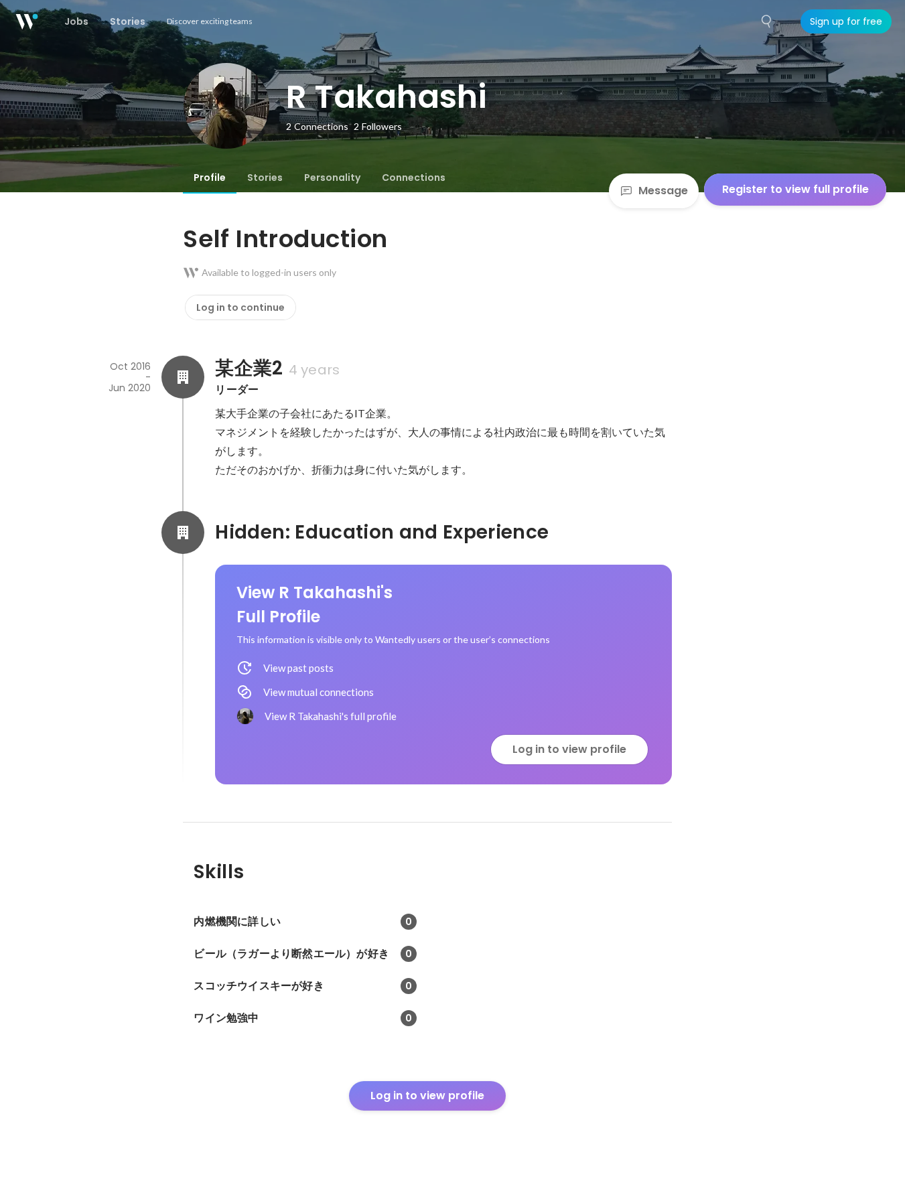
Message (663, 190)
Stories (265, 177)
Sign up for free (846, 21)
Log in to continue (240, 307)
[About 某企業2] (182, 377)
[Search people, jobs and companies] (767, 21)
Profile (210, 177)
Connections (413, 177)
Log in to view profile (569, 749)
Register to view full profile (795, 189)
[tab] (209, 177)
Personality (332, 177)
